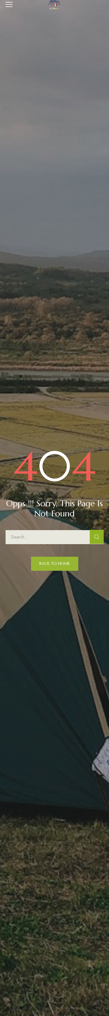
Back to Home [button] (54, 563)
